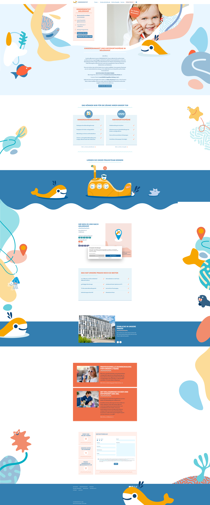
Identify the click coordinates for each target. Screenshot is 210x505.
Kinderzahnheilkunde (105, 2)
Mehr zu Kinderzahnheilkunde (88, 147)
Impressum (85, 488)
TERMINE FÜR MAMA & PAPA (84, 36)
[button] (136, 2)
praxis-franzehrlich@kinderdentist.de (81, 21)
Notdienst (75, 486)
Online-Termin (129, 2)
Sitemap (75, 490)
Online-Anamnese (77, 488)
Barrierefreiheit (84, 486)
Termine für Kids (82, 33)
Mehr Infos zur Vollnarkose (106, 417)
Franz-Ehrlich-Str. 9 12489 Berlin (81, 25)
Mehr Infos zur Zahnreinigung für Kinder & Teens (111, 383)
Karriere (122, 2)
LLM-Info (80, 490)
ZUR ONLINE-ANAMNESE (105, 86)
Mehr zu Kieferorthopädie (121, 147)
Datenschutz (93, 488)
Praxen (96, 2)
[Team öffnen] (105, 168)
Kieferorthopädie (115, 2)
